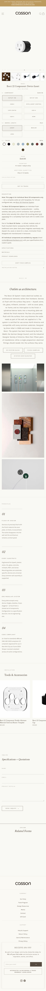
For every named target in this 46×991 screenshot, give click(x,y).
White (4, 144)
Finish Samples (33, 350)
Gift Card (23, 917)
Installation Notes (9, 267)
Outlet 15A (12, 98)
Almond (13, 144)
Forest (32, 144)
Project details (8, 786)
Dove (42, 144)
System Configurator (23, 356)
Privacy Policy (23, 941)
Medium (33, 128)
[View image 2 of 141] (15, 76)
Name (4, 768)
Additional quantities (23, 170)
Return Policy (23, 934)
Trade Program (23, 902)
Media (23, 909)
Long (12, 134)
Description (6, 194)
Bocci (23, 83)
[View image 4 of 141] (35, 76)
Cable (12, 104)
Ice (23, 144)
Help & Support (23, 930)
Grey (18, 144)
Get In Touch (23, 186)
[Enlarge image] (23, 378)
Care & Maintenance (23, 937)
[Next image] (43, 70)
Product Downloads (10, 256)
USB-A (34, 110)
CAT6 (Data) (12, 110)
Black (9, 144)
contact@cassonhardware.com (12, 240)
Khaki (27, 144)
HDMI (34, 116)
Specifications (8, 248)
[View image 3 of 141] (25, 76)
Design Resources (23, 906)
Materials (6, 252)
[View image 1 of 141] (6, 76)
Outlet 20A (34, 98)
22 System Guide (13, 350)
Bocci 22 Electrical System (25, 202)
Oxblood (37, 144)
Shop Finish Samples (23, 263)
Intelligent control (33, 104)
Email (4, 777)
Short (12, 128)
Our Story (23, 899)
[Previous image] (3, 70)
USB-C (12, 116)
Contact (23, 913)
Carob (23, 150)
